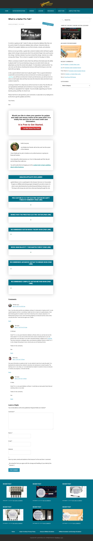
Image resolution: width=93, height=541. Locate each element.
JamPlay (10, 77)
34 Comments (48, 500)
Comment (11, 411)
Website (10, 449)
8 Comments (48, 523)
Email (10, 441)
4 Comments (48, 24)
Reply (9, 321)
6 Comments (77, 523)
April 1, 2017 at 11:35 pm (19, 359)
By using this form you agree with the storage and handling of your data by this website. (30, 464)
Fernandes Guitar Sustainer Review (72, 67)
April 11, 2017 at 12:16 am (21, 327)
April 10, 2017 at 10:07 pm (19, 306)
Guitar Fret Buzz (46, 4)
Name (10, 433)
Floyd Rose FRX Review (70, 77)
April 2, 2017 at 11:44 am (21, 378)
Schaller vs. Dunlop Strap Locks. (72, 64)
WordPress (57, 537)
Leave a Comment (19, 500)
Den (62, 64)
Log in (61, 537)
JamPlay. (50, 338)
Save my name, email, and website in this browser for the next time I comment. (29, 459)
